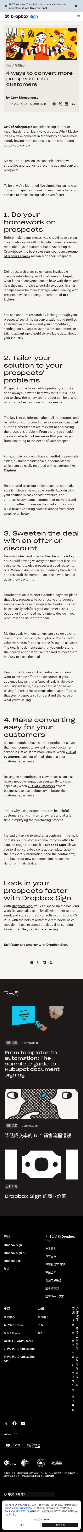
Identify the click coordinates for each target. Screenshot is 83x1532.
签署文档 (50, 1256)
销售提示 (19, 65)
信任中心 (73, 1403)
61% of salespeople (18, 127)
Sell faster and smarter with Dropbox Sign (35, 944)
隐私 (40, 1333)
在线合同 (50, 1272)
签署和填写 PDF (55, 1264)
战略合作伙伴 (77, 1338)
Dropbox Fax (12, 1261)
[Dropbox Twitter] (6, 1423)
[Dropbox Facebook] (14, 1423)
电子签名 (50, 1249)
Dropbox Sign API (15, 1253)
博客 (9, 65)
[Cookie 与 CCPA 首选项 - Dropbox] (41, 1515)
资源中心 (73, 1359)
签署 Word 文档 (54, 1296)
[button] (78, 16)
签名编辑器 (52, 1288)
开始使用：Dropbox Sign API (20, 1359)
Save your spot (38, 8)
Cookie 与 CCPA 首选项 (18, 1341)
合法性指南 (73, 1381)
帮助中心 (9, 1317)
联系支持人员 (12, 1333)
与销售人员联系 (13, 1325)
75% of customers (41, 786)
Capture (10, 470)
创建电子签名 (53, 1280)
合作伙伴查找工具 (77, 1370)
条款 (40, 1325)
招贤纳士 (43, 1317)
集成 (6, 1269)
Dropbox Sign (55, 844)
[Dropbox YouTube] (23, 1423)
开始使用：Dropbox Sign (20, 1349)
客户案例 (73, 1339)
